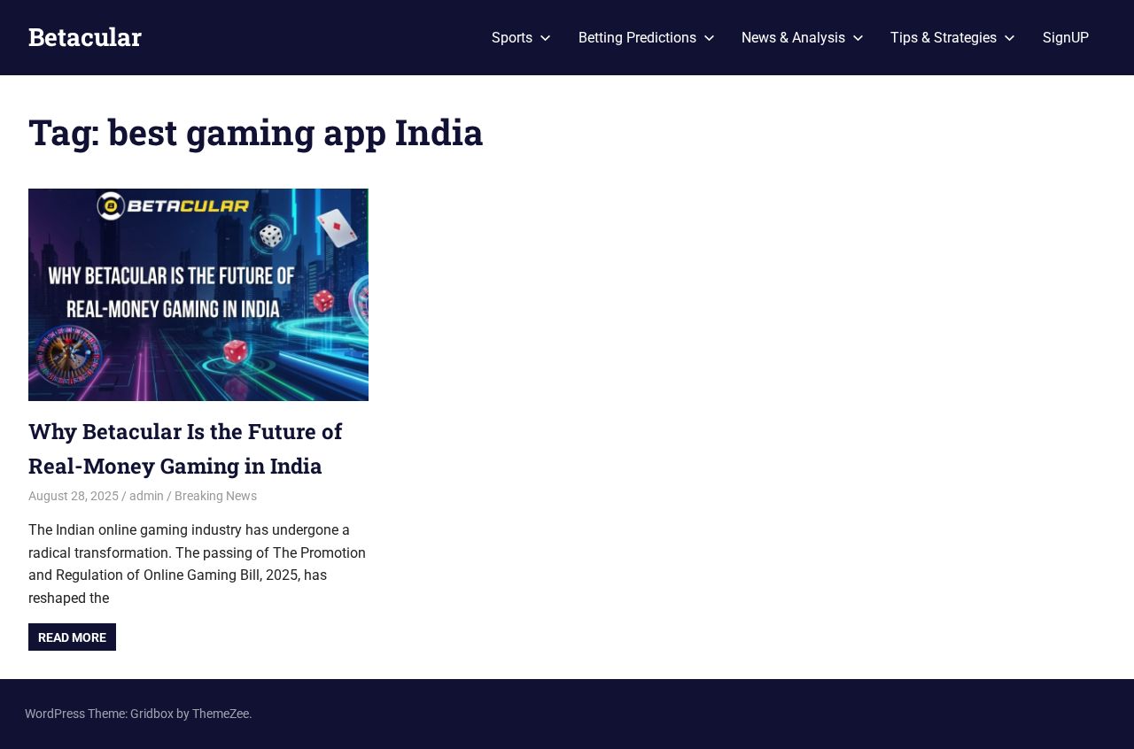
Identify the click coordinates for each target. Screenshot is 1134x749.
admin (146, 496)
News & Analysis (793, 37)
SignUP (1066, 37)
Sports (512, 37)
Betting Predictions (637, 37)
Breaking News (216, 496)
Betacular (85, 36)
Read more (72, 637)
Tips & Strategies (943, 37)
